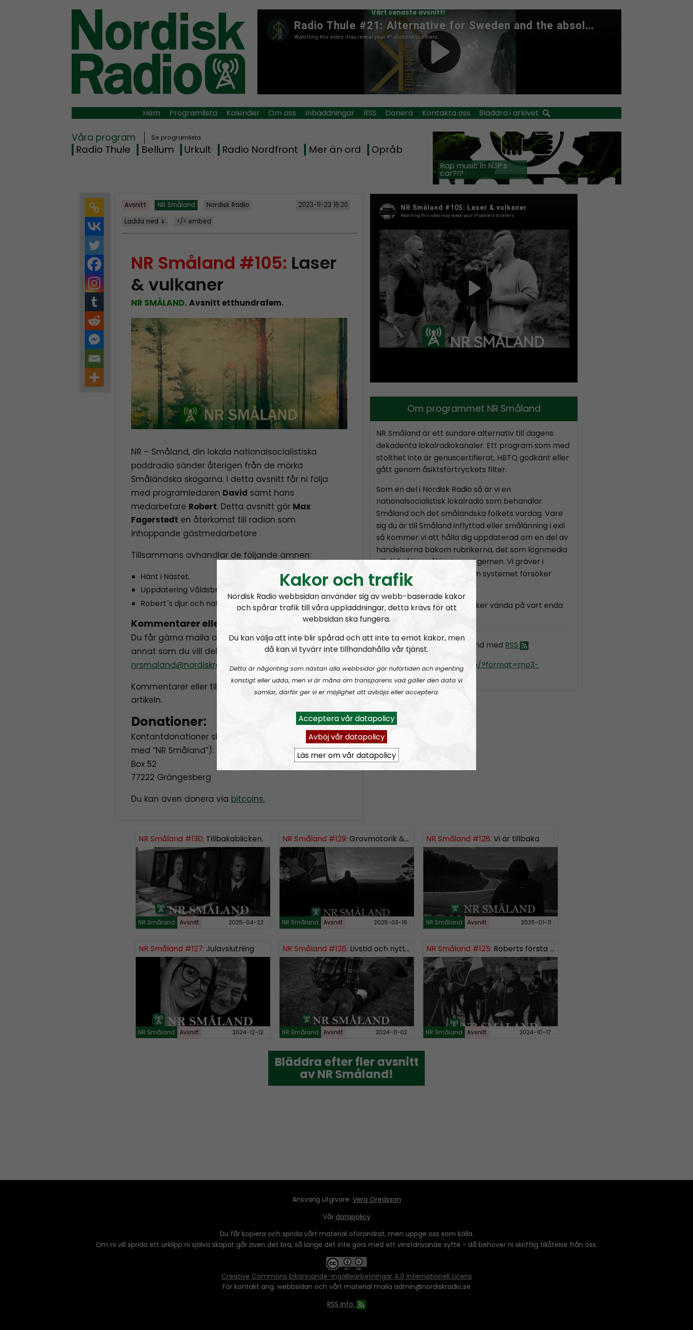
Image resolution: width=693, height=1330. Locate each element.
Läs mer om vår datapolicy (346, 754)
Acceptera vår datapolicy (346, 718)
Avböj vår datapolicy (346, 736)
